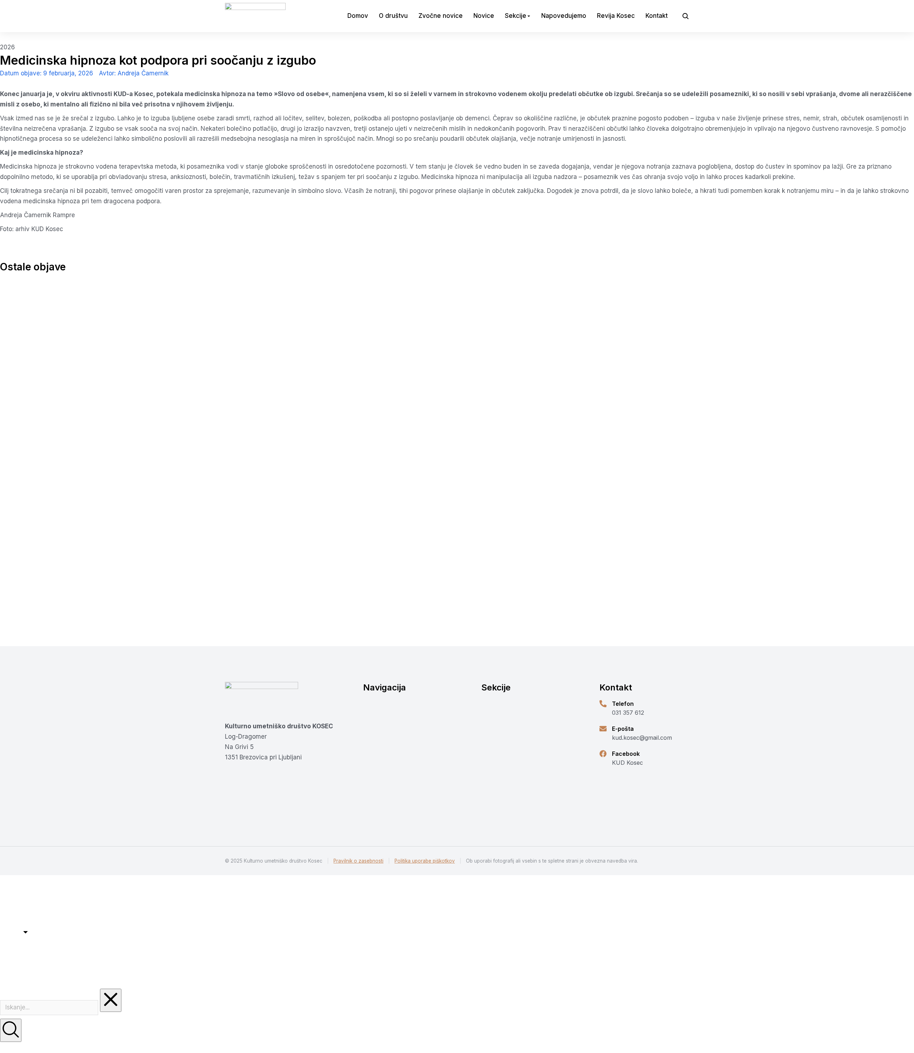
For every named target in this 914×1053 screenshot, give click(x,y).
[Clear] (110, 1000)
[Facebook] (603, 753)
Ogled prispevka (248, 629)
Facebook (626, 753)
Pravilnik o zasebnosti (358, 861)
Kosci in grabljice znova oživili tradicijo (303, 612)
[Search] (10, 1030)
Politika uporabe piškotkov (425, 861)
